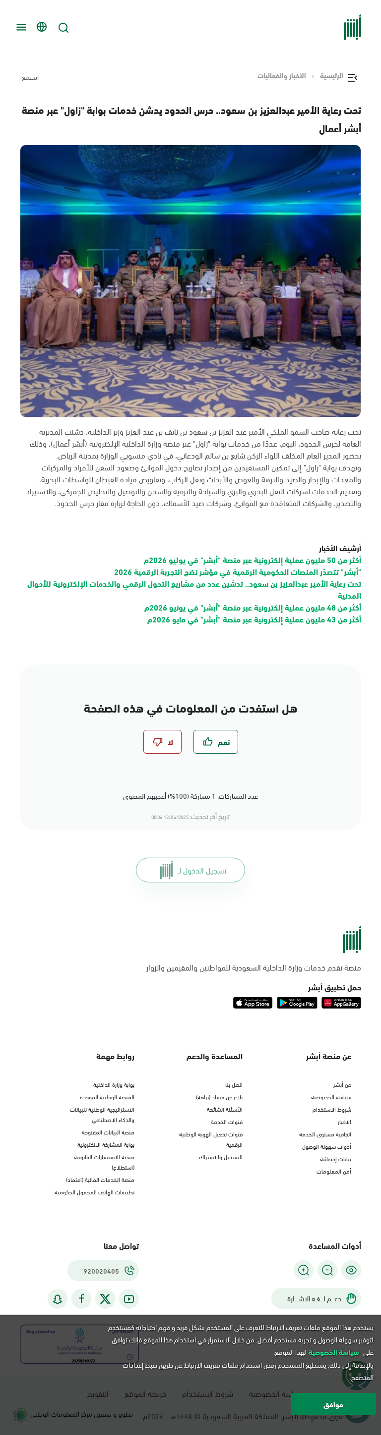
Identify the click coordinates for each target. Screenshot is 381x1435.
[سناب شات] (58, 1299)
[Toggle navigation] (20, 27)
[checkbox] (215, 742)
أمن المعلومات (334, 1170)
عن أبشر (342, 1083)
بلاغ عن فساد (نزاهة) (219, 1096)
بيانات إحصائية (335, 1158)
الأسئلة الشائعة (225, 1108)
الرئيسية (331, 75)
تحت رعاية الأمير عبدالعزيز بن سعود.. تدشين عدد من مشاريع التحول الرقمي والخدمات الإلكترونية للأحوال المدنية (194, 589)
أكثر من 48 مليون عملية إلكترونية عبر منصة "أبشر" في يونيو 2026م (252, 607)
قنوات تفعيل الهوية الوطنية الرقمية (211, 1138)
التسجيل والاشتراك (221, 1156)
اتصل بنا (234, 1083)
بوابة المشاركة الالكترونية (105, 1143)
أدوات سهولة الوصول (326, 1145)
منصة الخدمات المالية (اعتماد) (100, 1179)
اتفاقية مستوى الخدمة (325, 1133)
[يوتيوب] (129, 1299)
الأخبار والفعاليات (281, 75)
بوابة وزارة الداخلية (113, 1083)
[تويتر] (105, 1299)
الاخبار (344, 1121)
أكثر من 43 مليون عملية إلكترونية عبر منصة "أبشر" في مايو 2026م (254, 619)
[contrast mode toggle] (351, 1270)
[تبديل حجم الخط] (327, 1270)
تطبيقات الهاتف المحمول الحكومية (94, 1191)
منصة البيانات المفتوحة (108, 1131)
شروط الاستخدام (332, 1108)
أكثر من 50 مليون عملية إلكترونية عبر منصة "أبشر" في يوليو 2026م (252, 559)
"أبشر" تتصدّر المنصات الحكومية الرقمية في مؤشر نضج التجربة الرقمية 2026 (237, 571)
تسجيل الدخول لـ (202, 870)
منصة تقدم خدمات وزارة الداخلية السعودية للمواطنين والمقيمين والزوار (253, 967)
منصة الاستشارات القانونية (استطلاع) (104, 1161)
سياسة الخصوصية (331, 1096)
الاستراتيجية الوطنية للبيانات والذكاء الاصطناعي (102, 1114)
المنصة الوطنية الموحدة (107, 1096)
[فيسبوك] (81, 1299)
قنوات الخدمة (227, 1121)
